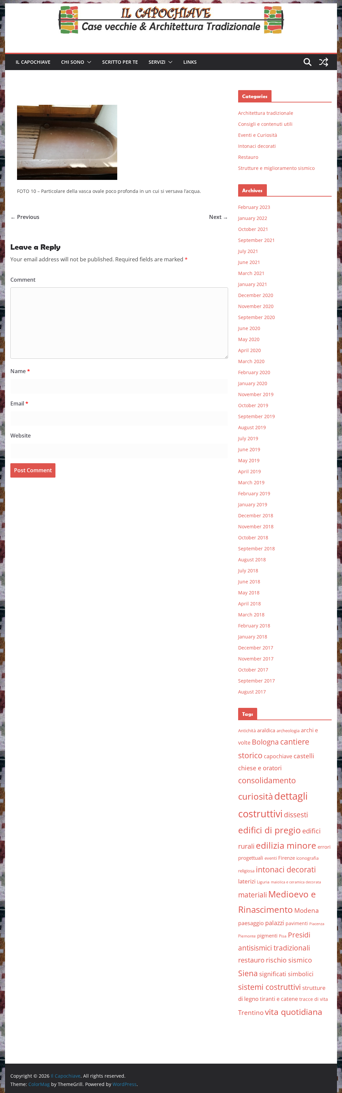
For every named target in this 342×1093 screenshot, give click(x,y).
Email (19, 403)
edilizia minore (286, 845)
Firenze (286, 857)
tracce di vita (313, 999)
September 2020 (256, 317)
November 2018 (256, 526)
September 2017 (256, 680)
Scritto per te (120, 62)
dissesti (296, 814)
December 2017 (255, 647)
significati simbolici (286, 974)
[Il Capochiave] (171, 8)
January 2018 (252, 636)
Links (190, 62)
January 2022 (252, 218)
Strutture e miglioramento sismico (276, 168)
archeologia (288, 731)
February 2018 (254, 625)
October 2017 (253, 669)
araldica (266, 730)
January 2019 (252, 504)
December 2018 (255, 515)
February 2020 (254, 372)
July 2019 (248, 438)
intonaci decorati (286, 869)
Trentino (251, 1012)
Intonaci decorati (257, 146)
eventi (271, 858)
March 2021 (251, 273)
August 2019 (252, 427)
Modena (306, 910)
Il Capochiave (33, 62)
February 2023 (254, 207)
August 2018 (252, 559)
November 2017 (256, 658)
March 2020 (251, 361)
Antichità (247, 731)
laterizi (246, 881)
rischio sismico (289, 960)
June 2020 (249, 328)
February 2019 (254, 493)
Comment (22, 279)
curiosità (255, 796)
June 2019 (249, 449)
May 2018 (249, 592)
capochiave (278, 756)
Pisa (283, 936)
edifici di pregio (269, 830)
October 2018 (253, 537)
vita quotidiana (293, 1011)
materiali (252, 894)
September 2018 (256, 548)
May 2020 (249, 339)
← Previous (24, 217)
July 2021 (248, 251)
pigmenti (267, 935)
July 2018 (248, 570)
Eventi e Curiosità (257, 135)
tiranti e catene (279, 999)
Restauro (248, 157)
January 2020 (252, 383)
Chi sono (72, 62)
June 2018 (249, 581)
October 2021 (253, 229)
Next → (218, 217)
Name (20, 371)
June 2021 (249, 262)
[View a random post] (324, 62)
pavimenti (297, 923)
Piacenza (316, 923)
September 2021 (256, 240)
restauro (251, 960)
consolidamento (267, 780)
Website (20, 435)
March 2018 (251, 614)
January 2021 (252, 284)
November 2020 (256, 306)
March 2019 (251, 482)
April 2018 (249, 603)
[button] (88, 62)
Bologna (265, 742)
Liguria (263, 882)
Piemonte (247, 936)
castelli (304, 756)
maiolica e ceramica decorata (296, 882)
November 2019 (256, 394)
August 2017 (252, 692)
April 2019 (249, 471)
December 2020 (255, 295)
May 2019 (249, 460)
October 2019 (253, 405)
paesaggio (251, 923)
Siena (248, 973)
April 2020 (249, 350)
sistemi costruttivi (269, 987)
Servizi (157, 62)
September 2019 (256, 416)
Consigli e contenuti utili (265, 124)
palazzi (274, 923)
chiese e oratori (260, 768)
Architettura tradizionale (265, 113)
